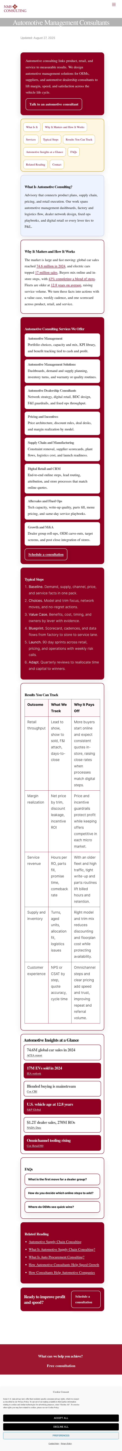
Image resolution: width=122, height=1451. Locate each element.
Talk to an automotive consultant (53, 104)
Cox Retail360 (35, 1146)
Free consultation (61, 1365)
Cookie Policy (53, 1407)
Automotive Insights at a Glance (44, 152)
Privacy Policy (23, 1401)
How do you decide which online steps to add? (60, 1193)
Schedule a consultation (46, 554)
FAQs (73, 152)
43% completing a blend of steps (72, 278)
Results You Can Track (79, 139)
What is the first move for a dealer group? (57, 1179)
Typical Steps (50, 139)
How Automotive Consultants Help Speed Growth (64, 1264)
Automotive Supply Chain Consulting (55, 1241)
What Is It (32, 127)
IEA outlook (34, 1073)
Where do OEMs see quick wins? (51, 1207)
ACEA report (34, 1055)
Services (31, 139)
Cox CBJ (32, 1091)
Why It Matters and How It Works (64, 127)
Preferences (61, 1435)
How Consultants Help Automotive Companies (62, 1272)
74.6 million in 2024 (51, 266)
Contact (56, 164)
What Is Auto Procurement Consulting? (56, 1257)
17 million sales (46, 272)
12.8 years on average (66, 285)
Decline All (61, 1426)
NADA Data (34, 1127)
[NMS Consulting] (15, 11)
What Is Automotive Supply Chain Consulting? (62, 1249)
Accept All (61, 1418)
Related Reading (35, 164)
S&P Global (34, 1109)
